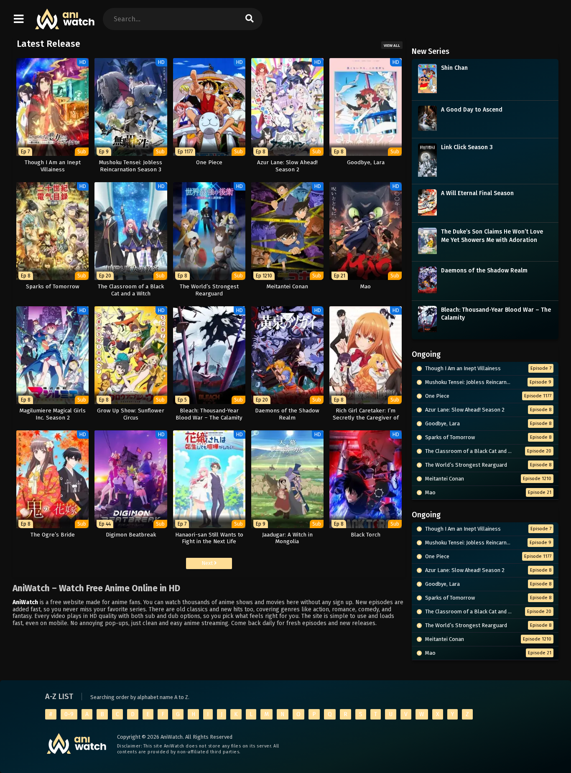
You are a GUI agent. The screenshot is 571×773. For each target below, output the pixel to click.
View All (392, 45)
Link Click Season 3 (467, 147)
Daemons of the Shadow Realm (484, 270)
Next (207, 563)
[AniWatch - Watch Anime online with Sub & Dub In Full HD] (65, 25)
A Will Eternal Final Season (477, 193)
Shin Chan (454, 67)
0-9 (69, 714)
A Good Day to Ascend (471, 109)
